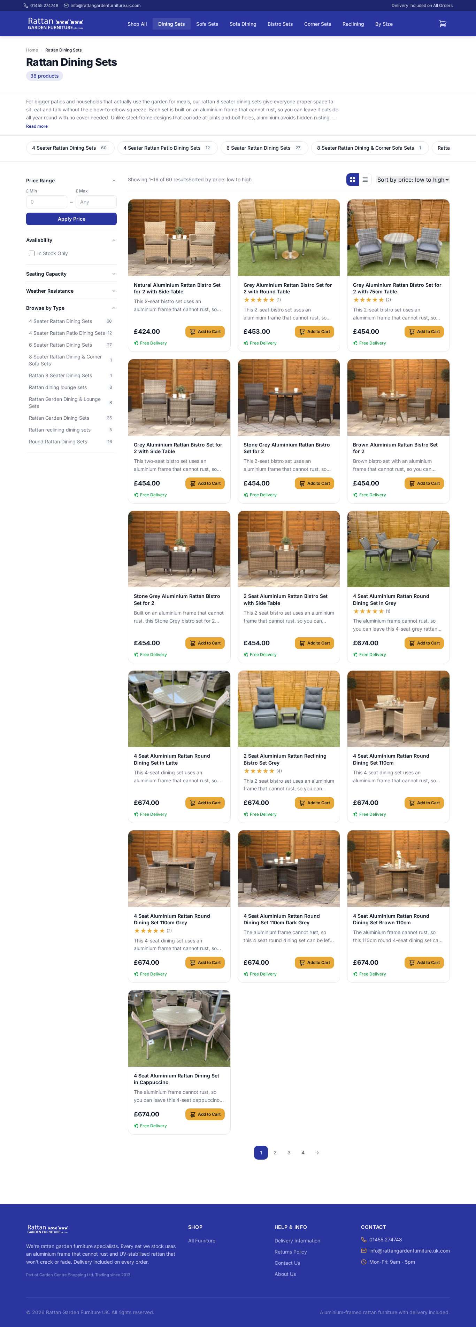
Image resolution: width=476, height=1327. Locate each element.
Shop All (137, 24)
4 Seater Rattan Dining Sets (70, 321)
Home (32, 50)
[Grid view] (352, 179)
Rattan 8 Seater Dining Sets (70, 375)
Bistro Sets (280, 24)
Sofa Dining (243, 24)
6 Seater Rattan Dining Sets (70, 345)
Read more (37, 126)
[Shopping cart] (443, 24)
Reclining (353, 24)
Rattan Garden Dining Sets (70, 418)
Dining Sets (171, 24)
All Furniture (201, 1240)
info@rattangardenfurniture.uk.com (409, 1251)
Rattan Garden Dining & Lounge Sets (70, 402)
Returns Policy (291, 1252)
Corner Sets (317, 24)
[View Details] (179, 237)
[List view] (365, 179)
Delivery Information (297, 1240)
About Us (285, 1274)
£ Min (31, 190)
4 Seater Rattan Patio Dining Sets (70, 333)
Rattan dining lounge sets (70, 387)
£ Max (82, 190)
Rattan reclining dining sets (70, 430)
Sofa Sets (207, 24)
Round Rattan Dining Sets (70, 441)
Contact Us (287, 1263)
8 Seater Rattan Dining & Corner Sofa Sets (70, 360)
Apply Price (71, 219)
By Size (384, 24)
